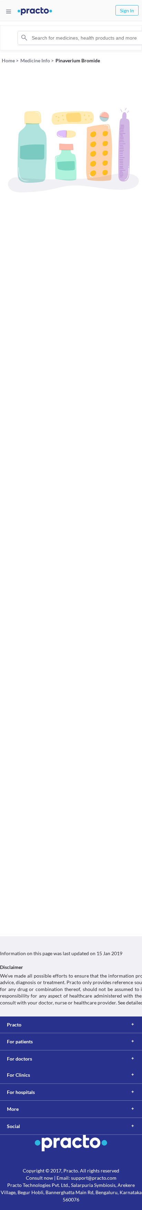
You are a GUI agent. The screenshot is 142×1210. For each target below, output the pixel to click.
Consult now (39, 1178)
